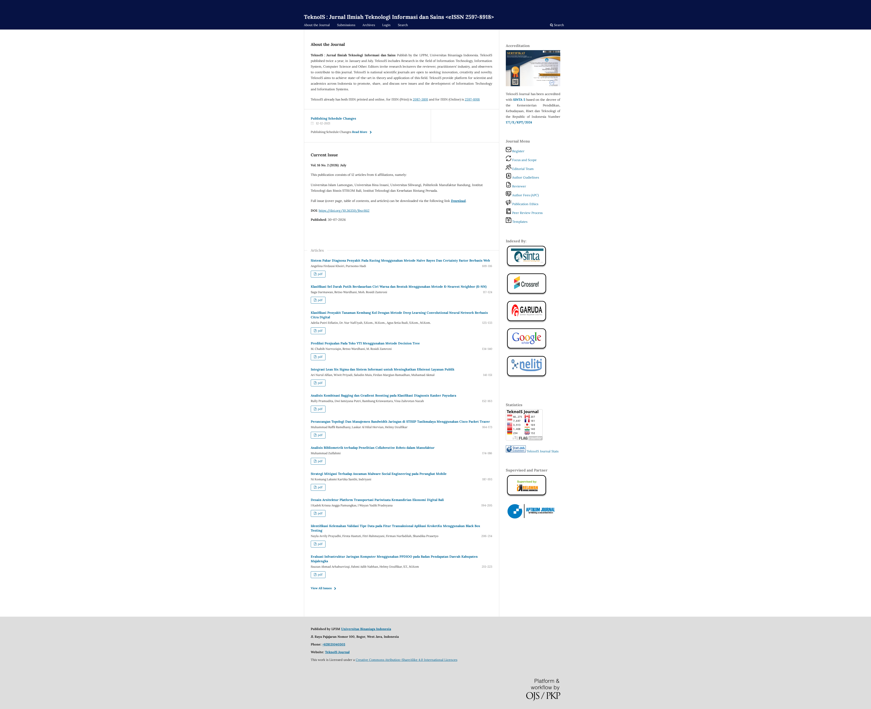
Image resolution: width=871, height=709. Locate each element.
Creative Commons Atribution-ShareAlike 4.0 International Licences (406, 660)
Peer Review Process (527, 213)
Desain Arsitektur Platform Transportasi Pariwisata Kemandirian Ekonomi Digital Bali (377, 500)
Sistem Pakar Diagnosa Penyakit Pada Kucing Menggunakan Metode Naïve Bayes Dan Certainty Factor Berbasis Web (400, 260)
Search (403, 25)
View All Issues (321, 588)
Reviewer (518, 186)
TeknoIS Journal (337, 652)
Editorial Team (522, 169)
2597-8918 (472, 99)
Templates (519, 222)
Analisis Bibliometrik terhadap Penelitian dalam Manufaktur (373, 448)
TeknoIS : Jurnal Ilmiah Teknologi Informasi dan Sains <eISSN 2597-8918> (399, 16)
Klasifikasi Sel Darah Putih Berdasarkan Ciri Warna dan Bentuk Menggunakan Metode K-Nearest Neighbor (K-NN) (399, 287)
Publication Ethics (524, 204)
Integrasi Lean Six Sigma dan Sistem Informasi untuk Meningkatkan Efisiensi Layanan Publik (382, 369)
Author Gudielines (525, 177)
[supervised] (526, 294)
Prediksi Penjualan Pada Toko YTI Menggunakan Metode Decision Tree (365, 343)
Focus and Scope (524, 160)
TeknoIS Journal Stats (542, 451)
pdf (319, 274)
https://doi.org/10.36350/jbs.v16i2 (344, 211)
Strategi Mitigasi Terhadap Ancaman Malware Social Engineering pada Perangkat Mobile (379, 474)
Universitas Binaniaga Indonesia (366, 629)
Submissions (346, 25)
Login (386, 25)
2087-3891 (420, 99)
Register (517, 151)
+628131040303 (333, 644)
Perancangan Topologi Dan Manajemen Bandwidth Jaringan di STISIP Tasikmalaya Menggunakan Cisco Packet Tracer (400, 422)
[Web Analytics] (516, 451)
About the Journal (317, 25)
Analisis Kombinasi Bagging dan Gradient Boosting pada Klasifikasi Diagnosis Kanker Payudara (383, 395)
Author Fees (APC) (525, 195)
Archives (368, 25)
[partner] (533, 518)
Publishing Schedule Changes (333, 118)
